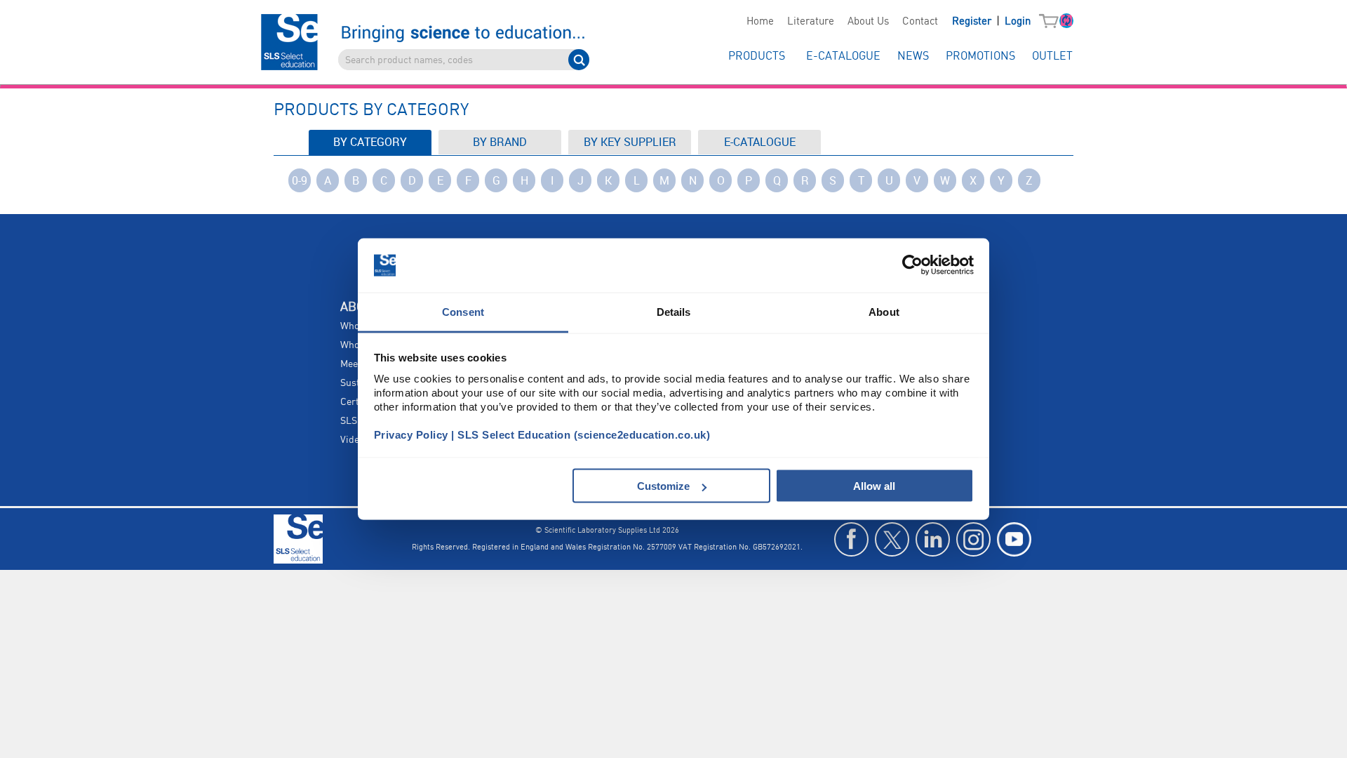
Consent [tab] (463, 311)
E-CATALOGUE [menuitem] (843, 56)
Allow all (874, 486)
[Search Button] (578, 59)
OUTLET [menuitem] (1052, 56)
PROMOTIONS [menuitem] (980, 56)
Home (760, 21)
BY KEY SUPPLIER (630, 141)
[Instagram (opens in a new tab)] (973, 539)
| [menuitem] (991, 21)
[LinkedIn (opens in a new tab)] (933, 539)
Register (973, 21)
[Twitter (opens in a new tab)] (892, 539)
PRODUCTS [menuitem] (756, 56)
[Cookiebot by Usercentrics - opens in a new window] (912, 265)
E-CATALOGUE (760, 141)
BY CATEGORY (370, 141)
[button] (1052, 21)
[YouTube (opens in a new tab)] (1014, 539)
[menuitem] (759, 21)
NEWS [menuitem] (913, 56)
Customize (663, 486)
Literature (810, 21)
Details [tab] (674, 311)
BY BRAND (500, 141)
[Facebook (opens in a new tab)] (851, 539)
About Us (868, 21)
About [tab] (884, 311)
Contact (920, 21)
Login (1018, 21)
